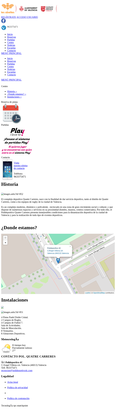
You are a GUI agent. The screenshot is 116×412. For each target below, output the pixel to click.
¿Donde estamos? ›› (16, 94)
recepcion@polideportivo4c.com (16, 370)
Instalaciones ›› (14, 97)
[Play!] (16, 155)
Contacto (11, 74)
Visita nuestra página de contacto (20, 166)
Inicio (10, 58)
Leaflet (87, 292)
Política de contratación (18, 398)
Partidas (11, 64)
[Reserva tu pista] (11, 122)
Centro (10, 66)
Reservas (11, 61)
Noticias (11, 69)
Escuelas (11, 72)
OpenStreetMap (99, 292)
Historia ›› (12, 91)
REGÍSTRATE (8, 17)
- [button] (5, 242)
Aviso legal (12, 382)
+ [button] (5, 238)
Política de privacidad (17, 387)
